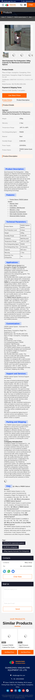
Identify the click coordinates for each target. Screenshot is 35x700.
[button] (33, 55)
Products (9, 17)
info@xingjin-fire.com (9, 1)
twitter (19, 690)
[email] (13, 571)
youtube (11, 690)
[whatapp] (9, 571)
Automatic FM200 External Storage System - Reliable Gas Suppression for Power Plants (25, 646)
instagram (23, 690)
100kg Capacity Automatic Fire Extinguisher (16, 551)
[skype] (4, 571)
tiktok (27, 690)
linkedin (7, 690)
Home (3, 17)
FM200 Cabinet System (20, 17)
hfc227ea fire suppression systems (14, 543)
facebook (15, 690)
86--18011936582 (28, 1)
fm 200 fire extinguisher (10, 547)
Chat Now (17, 577)
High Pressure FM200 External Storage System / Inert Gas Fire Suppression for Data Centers (9, 646)
